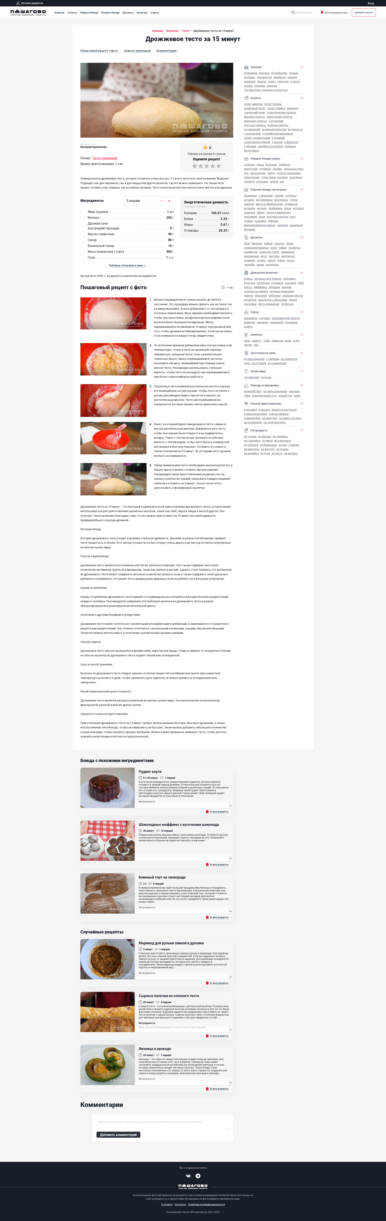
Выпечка (142, 12)
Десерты (128, 12)
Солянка (249, 164)
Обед (247, 395)
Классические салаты (281, 112)
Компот (257, 340)
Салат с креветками (257, 138)
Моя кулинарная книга (336, 12)
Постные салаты (255, 125)
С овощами (265, 195)
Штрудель (272, 264)
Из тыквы (250, 436)
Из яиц (283, 445)
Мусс (264, 256)
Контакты (180, 1204)
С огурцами (276, 121)
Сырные (282, 177)
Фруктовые (251, 150)
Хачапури (250, 300)
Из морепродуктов (274, 129)
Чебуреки (274, 295)
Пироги (248, 295)
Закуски (59, 12)
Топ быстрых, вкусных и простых (266, 90)
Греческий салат (255, 112)
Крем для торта (269, 252)
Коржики (277, 283)
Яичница (249, 229)
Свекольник (252, 177)
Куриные (265, 169)
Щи (282, 181)
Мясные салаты (254, 117)
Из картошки (282, 440)
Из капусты (295, 129)
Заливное (279, 77)
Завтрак (294, 391)
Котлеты (298, 208)
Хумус (272, 81)
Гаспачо (249, 181)
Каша (287, 208)
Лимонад (277, 340)
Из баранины (268, 445)
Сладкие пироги (292, 295)
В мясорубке (252, 418)
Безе (247, 243)
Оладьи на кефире (256, 291)
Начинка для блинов (267, 278)
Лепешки (274, 287)
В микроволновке (255, 414)
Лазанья (249, 212)
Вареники (250, 195)
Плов (262, 217)
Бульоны (271, 164)
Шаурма (272, 86)
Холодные (295, 177)
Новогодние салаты (279, 117)
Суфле (281, 260)
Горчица (264, 318)
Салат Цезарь (273, 104)
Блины (248, 278)
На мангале (269, 418)
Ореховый (276, 322)
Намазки (250, 81)
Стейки (248, 221)
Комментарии (167, 51)
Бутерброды (279, 73)
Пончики (290, 283)
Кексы (248, 287)
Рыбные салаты (277, 125)
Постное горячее (277, 217)
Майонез (249, 322)
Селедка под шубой (270, 146)
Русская (266, 377)
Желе (274, 248)
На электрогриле (275, 422)
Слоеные (290, 146)
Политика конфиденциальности (206, 1204)
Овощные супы (294, 169)
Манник (287, 287)
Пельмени (250, 217)
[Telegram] (198, 1176)
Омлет (261, 212)
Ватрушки (263, 283)
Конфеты (294, 248)
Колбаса (249, 77)
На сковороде (253, 422)
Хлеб (301, 283)
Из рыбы (249, 208)
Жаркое (249, 204)
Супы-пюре (268, 177)
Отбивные (291, 204)
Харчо (271, 173)
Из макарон (251, 449)
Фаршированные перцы (259, 225)
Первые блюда (89, 12)
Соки (296, 340)
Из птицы (282, 449)
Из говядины (264, 200)
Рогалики (250, 304)
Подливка (291, 322)
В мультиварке (279, 414)
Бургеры (264, 73)
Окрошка (262, 181)
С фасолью (291, 142)
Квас (247, 340)
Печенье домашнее (281, 291)
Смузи (248, 345)
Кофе (266, 340)
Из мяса (249, 200)
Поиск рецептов (304, 12)
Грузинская (251, 377)
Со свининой (252, 129)
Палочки (283, 81)
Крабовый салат (255, 108)
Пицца (293, 300)
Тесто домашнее (268, 304)
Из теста (277, 453)
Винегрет (293, 108)
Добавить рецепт (364, 12)
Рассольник (258, 173)
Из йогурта (268, 449)
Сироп (271, 260)
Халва (260, 264)
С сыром (277, 142)
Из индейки (251, 453)
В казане (264, 409)
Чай (256, 345)
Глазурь (279, 243)
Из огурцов (259, 363)
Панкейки (289, 278)
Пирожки (261, 295)
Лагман (277, 169)
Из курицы (281, 200)
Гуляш (294, 200)
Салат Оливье (276, 108)
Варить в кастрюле (284, 409)
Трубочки (287, 304)
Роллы (248, 86)
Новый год (285, 395)
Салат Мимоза (253, 104)
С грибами (272, 359)
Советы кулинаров (137, 51)
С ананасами (252, 133)
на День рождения (275, 391)
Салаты (72, 12)
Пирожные (288, 256)
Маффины (260, 287)
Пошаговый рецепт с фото (99, 51)
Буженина (250, 73)
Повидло (249, 260)
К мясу (248, 326)
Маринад (263, 322)
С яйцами (250, 146)
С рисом (294, 445)
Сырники (260, 221)
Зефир (283, 248)
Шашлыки (296, 225)
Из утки (265, 453)
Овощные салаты (255, 121)
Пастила (274, 256)
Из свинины (280, 436)
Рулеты (295, 81)
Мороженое (251, 256)
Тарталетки (264, 77)
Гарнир (279, 195)
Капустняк (251, 169)
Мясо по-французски (269, 204)
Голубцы (291, 195)
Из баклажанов (254, 359)
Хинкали (282, 225)
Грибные (284, 164)
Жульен (262, 208)
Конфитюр (251, 252)
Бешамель (251, 318)
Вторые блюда (110, 12)
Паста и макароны (278, 212)
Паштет (262, 81)
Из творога (251, 445)
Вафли (268, 243)
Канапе (292, 77)
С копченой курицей (257, 142)
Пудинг (261, 260)
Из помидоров (277, 363)
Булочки (249, 283)
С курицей (278, 138)
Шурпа (274, 181)
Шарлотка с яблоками (272, 300)
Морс (288, 340)
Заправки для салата (286, 318)
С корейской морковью (277, 133)
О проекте (166, 1204)
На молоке (291, 453)
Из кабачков (289, 359)
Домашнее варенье (256, 248)
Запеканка (275, 208)
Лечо (247, 363)
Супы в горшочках (289, 173)
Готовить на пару (290, 418)
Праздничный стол (264, 395)
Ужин (297, 395)
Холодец (259, 86)
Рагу (293, 217)
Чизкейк (249, 264)
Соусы (155, 12)
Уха (246, 173)
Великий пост (253, 391)
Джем (289, 243)
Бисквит (257, 243)
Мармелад (288, 252)
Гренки (293, 73)
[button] (127, 265)
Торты (290, 260)
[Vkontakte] (188, 1176)
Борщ (260, 164)
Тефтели (273, 221)
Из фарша (264, 436)
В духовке (250, 409)
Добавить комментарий (118, 1134)
